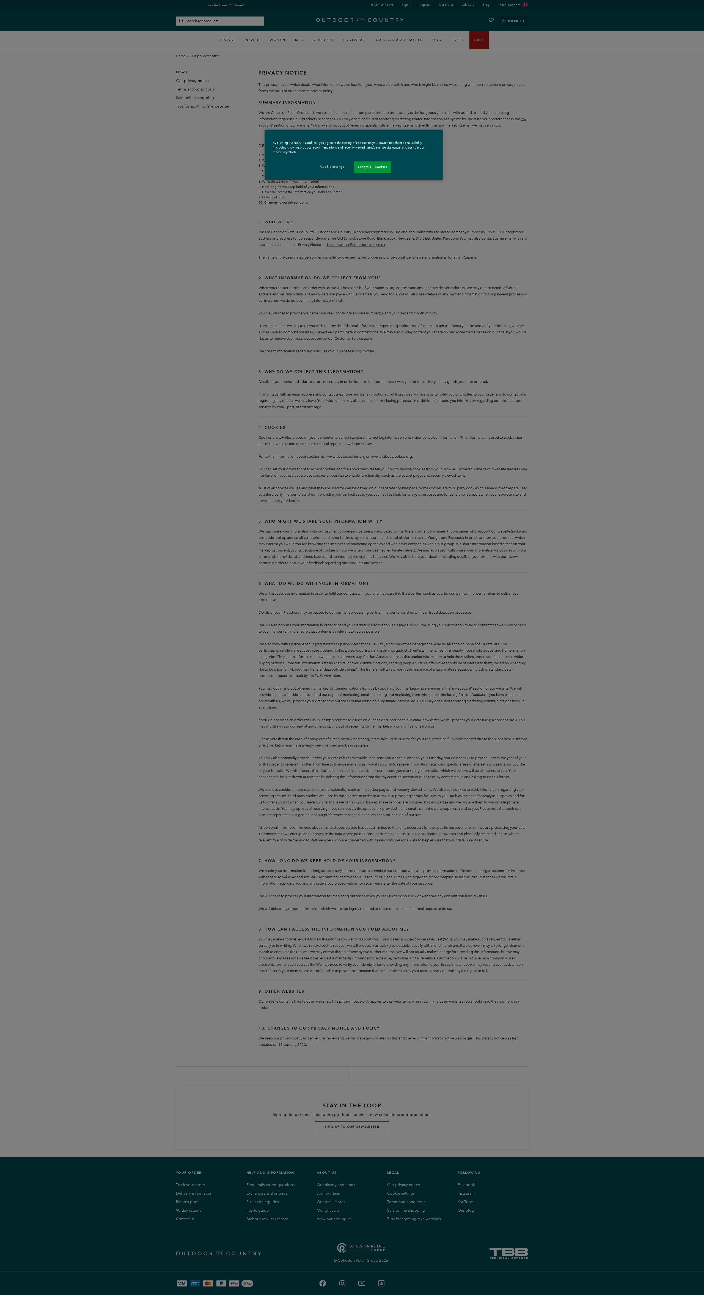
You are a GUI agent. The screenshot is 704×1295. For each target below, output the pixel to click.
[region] (354, 155)
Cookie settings (332, 167)
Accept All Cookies (372, 167)
